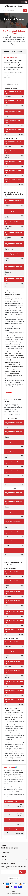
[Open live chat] (26, 2)
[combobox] (12, 10)
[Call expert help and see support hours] (22, 2)
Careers (8, 890)
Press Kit (3, 890)
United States (13, 878)
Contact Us (14, 891)
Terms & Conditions (16, 890)
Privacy (23, 890)
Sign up (22, 872)
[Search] (25, 10)
